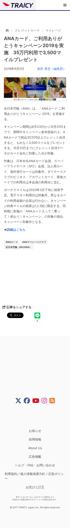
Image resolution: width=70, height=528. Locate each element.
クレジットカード (27, 30)
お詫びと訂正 (35, 487)
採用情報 (35, 439)
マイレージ (53, 30)
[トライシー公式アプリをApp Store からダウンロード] (37, 416)
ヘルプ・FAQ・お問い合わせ (35, 465)
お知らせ (35, 431)
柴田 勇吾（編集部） (51, 69)
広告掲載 (35, 457)
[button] (65, 5)
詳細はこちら (16, 230)
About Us (35, 448)
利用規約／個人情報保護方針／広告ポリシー (34, 476)
